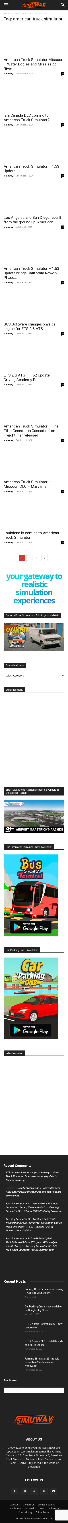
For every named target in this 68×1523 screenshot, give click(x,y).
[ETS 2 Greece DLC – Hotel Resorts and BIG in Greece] (13, 1345)
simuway (8, 73)
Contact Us (28, 1504)
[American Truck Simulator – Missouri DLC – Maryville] (34, 462)
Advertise (54, 1508)
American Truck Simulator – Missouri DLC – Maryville (27, 484)
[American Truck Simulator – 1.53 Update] (34, 147)
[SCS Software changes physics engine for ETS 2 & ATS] (34, 305)
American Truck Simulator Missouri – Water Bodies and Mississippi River (33, 64)
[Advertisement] (34, 739)
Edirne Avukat (43, 1512)
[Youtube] (53, 1491)
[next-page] (44, 558)
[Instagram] (24, 1491)
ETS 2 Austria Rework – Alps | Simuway (27, 1172)
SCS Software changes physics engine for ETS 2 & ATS (30, 326)
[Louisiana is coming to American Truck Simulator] (34, 513)
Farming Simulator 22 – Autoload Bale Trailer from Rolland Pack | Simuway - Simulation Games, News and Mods (34, 1222)
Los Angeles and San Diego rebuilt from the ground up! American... (32, 219)
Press (43, 1508)
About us (15, 1504)
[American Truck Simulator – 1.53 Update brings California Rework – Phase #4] (34, 249)
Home (7, 13)
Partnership (30, 1508)
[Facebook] (14, 1491)
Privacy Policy (25, 1512)
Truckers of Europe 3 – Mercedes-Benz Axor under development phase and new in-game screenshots (33, 1191)
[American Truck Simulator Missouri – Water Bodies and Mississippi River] (34, 40)
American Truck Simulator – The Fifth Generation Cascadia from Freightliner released (31, 430)
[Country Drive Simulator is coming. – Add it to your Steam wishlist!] (13, 1293)
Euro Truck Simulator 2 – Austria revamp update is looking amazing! (32, 1176)
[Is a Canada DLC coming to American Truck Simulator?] (34, 96)
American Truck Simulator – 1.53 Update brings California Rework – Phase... (32, 273)
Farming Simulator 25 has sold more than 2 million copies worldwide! (42, 1362)
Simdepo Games (46, 1504)
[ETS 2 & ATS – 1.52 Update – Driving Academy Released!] (34, 356)
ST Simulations (13, 1508)
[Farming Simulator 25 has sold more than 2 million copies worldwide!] (13, 1363)
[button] (6, 5)
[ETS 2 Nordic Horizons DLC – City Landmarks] (13, 1328)
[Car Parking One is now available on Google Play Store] (13, 1311)
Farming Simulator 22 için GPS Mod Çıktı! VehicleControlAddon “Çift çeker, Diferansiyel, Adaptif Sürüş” (31, 1242)
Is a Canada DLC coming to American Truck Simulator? (26, 117)
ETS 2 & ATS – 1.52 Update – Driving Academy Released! (28, 377)
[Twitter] (44, 1491)
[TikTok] (34, 1491)
